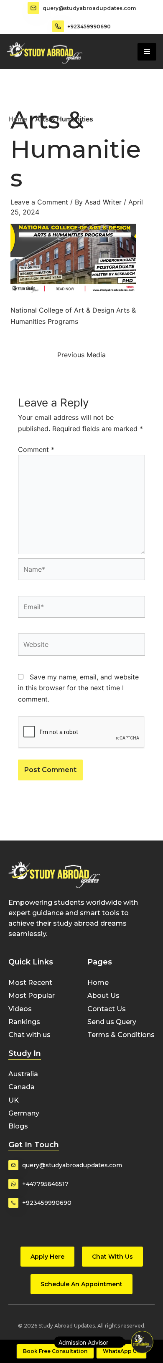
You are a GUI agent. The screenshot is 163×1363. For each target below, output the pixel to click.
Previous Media (81, 355)
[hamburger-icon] (147, 52)
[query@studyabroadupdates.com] (33, 8)
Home (17, 119)
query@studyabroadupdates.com (89, 8)
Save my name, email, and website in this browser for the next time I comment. (78, 688)
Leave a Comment (39, 202)
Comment (36, 449)
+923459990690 (89, 26)
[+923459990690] (58, 26)
